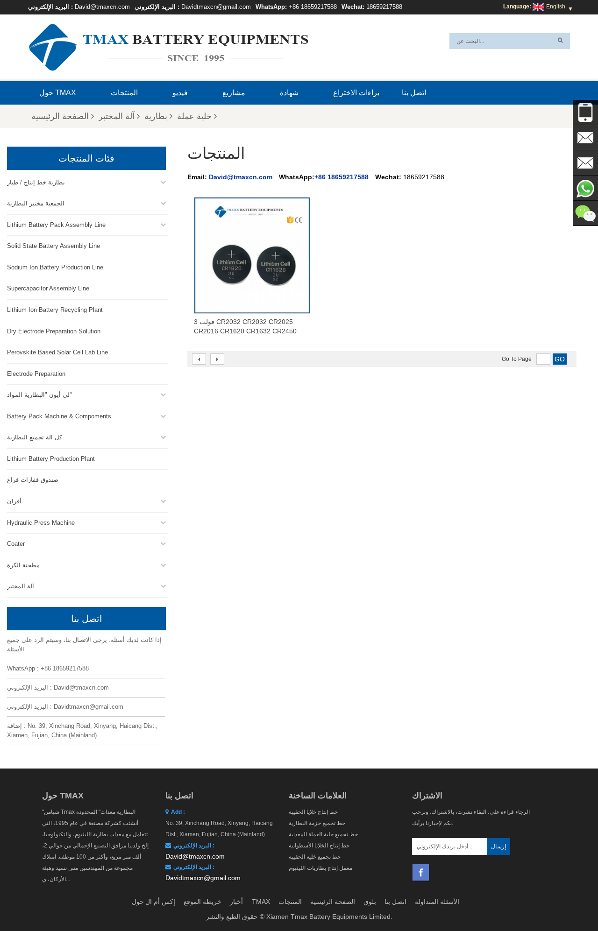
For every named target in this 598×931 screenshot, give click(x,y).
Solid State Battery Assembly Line (53, 245)
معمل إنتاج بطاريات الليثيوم (320, 868)
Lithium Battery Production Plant (51, 458)
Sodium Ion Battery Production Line (55, 267)
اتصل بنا (414, 93)
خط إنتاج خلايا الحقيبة (313, 812)
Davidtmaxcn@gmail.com (216, 6)
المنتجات (124, 93)
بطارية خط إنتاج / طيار (36, 182)
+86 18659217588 (313, 6)
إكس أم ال (160, 901)
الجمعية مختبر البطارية (35, 203)
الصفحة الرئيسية (60, 116)
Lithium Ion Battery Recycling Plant (55, 309)
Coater (16, 543)
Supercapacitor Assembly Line (48, 288)
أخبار (236, 901)
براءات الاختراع (356, 93)
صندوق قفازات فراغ (32, 479)
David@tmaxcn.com (102, 6)
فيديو (180, 93)
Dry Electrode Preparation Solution (53, 331)
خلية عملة (194, 116)
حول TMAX (57, 93)
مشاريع (233, 93)
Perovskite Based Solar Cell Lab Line (57, 352)
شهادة (289, 93)
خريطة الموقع (202, 901)
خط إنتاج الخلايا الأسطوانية (319, 845)
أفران (14, 501)
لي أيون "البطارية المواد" (39, 394)
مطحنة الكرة (23, 565)
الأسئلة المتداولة (437, 901)
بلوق (369, 901)
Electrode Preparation (36, 373)
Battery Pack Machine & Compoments (59, 416)
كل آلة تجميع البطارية (34, 437)
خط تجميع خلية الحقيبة (315, 856)
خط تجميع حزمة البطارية (317, 823)
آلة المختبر (117, 116)
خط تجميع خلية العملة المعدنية (323, 834)
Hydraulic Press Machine (41, 522)
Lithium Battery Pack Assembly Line (56, 224)
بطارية (155, 116)
